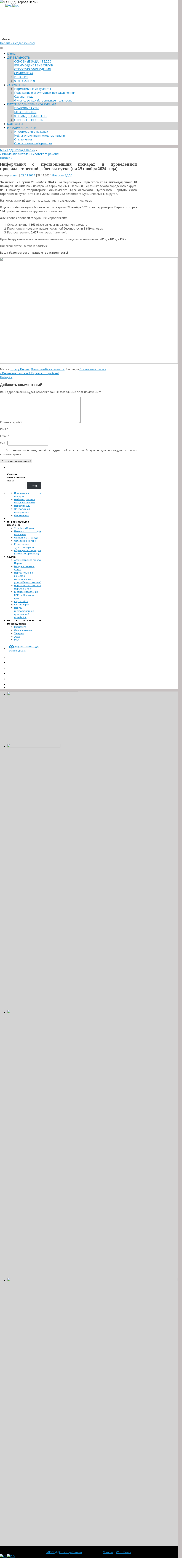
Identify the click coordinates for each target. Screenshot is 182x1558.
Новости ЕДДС (62, 175)
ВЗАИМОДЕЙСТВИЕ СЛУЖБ (33, 65)
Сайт (3, 443)
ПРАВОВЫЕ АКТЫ (26, 108)
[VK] (8, 6)
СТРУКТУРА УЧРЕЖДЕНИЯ (32, 69)
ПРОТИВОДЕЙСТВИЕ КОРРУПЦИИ (31, 104)
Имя (4, 429)
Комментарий (11, 422)
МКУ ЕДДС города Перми (17, 150)
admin (14, 175)
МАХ (16, 639)
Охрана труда (23, 96)
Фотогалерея (21, 604)
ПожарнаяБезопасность (48, 369)
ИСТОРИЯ (21, 77)
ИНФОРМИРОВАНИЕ (21, 128)
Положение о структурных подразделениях (44, 93)
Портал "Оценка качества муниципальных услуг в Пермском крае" (27, 577)
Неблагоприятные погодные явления (40, 135)
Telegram (19, 633)
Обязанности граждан (26, 537)
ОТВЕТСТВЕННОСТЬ (28, 120)
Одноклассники (23, 630)
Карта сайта (21, 601)
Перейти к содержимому (17, 43)
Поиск (10, 480)
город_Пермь (20, 369)
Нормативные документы (32, 89)
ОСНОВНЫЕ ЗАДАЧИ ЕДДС (32, 61)
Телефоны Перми (24, 528)
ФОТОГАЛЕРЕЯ (24, 81)
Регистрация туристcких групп (24, 545)
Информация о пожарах (31, 132)
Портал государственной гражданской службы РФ (24, 612)
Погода (6, 158)
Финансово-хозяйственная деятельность (43, 100)
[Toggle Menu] (1, 48)
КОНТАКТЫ (15, 124)
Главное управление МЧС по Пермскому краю (26, 595)
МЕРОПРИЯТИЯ (25, 112)
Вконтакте (20, 626)
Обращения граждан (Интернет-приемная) (27, 552)
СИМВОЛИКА (23, 73)
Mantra (108, 1552)
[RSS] (16, 6)
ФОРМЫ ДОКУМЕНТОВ (30, 116)
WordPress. (123, 1552)
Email (4, 436)
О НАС (11, 54)
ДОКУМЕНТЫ (16, 85)
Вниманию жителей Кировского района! (29, 154)
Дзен (17, 636)
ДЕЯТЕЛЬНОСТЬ (18, 58)
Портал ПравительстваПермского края (27, 587)
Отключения (23, 139)
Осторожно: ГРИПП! (25, 540)
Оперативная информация (33, 143)
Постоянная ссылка (92, 369)
